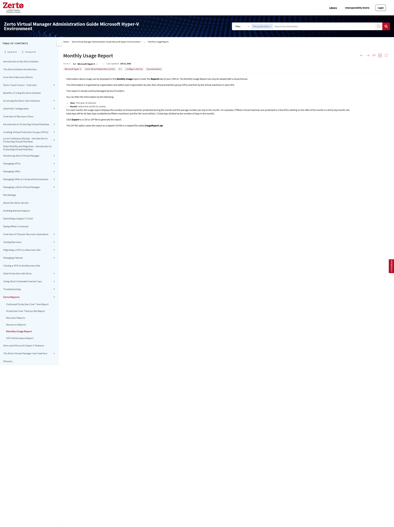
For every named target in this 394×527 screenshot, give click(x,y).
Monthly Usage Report (19, 331)
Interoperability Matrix (357, 7)
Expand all (12, 51)
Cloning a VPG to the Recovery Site (21, 265)
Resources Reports (16, 324)
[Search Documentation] (386, 26)
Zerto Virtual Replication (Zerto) (100, 69)
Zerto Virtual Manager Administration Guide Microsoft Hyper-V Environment (106, 41)
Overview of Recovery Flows (18, 116)
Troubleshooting (12, 289)
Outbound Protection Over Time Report (27, 304)
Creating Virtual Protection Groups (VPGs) (25, 132)
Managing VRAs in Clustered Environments (25, 179)
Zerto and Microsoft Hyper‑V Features (23, 345)
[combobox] (313, 26)
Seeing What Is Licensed (15, 226)
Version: (66, 63)
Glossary (7, 361)
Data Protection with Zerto (17, 273)
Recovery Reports (15, 317)
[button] (271, 26)
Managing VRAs (11, 171)
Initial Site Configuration (16, 108)
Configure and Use (134, 69)
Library (333, 7)
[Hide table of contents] (59, 43)
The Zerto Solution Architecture (20, 69)
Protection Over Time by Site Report (25, 310)
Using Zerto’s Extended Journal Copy (22, 281)
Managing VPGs (11, 163)
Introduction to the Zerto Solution (20, 61)
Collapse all (30, 51)
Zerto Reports (11, 296)
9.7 (120, 69)
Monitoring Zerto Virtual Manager (21, 155)
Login (381, 7)
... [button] (144, 41)
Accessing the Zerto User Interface (21, 100)
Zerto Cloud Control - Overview (20, 84)
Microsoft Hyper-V (73, 69)
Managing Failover (13, 257)
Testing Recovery (12, 241)
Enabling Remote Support (16, 210)
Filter (238, 26)
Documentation (154, 69)
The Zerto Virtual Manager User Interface (25, 353)
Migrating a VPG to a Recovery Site (21, 249)
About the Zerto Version (16, 202)
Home (66, 41)
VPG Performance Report (19, 338)
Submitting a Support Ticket (18, 218)
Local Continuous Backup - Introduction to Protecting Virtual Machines (25, 140)
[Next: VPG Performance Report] (368, 55)
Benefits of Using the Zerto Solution (22, 92)
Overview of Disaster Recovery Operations (25, 234)
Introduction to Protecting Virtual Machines (26, 124)
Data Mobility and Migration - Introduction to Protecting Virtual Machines (27, 148)
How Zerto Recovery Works (18, 77)
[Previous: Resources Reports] (362, 55)
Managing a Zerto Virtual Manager (21, 187)
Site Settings (9, 194)
